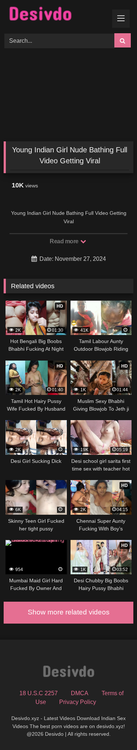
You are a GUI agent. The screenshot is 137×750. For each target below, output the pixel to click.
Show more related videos (69, 612)
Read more (65, 241)
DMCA (79, 693)
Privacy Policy (77, 702)
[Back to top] (114, 728)
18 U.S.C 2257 (38, 693)
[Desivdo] (56, 15)
